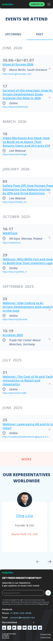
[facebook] (9, 628)
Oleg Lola (24, 515)
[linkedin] (4, 628)
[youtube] (14, 628)
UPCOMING (13, 34)
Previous (38, 561)
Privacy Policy (45, 634)
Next (49, 561)
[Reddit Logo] (40, 628)
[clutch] (30, 628)
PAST (39, 34)
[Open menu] (49, 4)
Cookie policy (45, 637)
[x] (19, 628)
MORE (26, 459)
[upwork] (25, 628)
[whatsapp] (35, 628)
